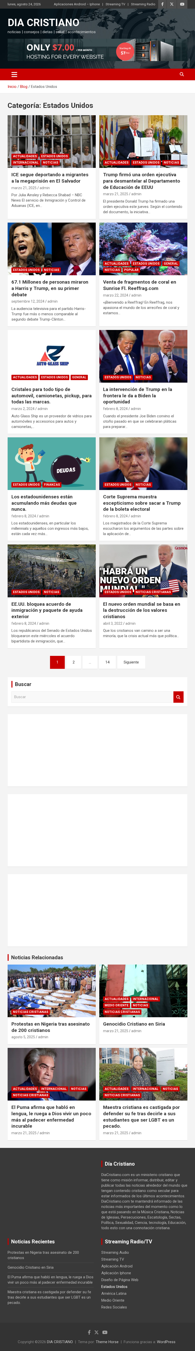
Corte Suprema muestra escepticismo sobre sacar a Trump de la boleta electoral (142, 503)
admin (45, 188)
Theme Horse (107, 1342)
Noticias (50, 162)
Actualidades (25, 156)
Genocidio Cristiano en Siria (134, 1024)
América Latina (113, 1293)
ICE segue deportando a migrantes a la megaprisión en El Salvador (49, 178)
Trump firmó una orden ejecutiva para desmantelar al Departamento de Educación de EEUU (141, 181)
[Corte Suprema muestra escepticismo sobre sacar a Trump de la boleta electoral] (143, 463)
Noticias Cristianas (153, 592)
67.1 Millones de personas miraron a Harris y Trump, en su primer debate (49, 288)
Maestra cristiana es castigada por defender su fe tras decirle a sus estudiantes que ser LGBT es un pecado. (141, 1116)
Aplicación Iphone (116, 1273)
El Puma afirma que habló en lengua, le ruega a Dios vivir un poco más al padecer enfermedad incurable (51, 1116)
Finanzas (52, 484)
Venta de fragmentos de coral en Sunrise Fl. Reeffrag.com (139, 285)
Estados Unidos (54, 156)
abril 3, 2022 (112, 623)
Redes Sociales (114, 1307)
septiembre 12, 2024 (27, 301)
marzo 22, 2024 (115, 295)
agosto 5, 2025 (23, 1037)
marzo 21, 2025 (24, 188)
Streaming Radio (143, 4)
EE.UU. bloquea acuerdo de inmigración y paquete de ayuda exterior (47, 610)
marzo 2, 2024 (23, 409)
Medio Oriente (116, 1005)
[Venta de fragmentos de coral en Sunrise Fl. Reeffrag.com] (143, 248)
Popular (131, 270)
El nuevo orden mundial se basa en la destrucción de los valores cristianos (141, 610)
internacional (26, 162)
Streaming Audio (115, 1252)
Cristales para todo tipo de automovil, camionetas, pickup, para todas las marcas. (51, 395)
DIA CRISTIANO (43, 23)
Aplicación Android (117, 1266)
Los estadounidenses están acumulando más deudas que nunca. (44, 503)
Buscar (178, 697)
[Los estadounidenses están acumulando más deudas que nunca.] (51, 463)
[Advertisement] (97, 749)
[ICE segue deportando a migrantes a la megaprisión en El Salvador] (51, 141)
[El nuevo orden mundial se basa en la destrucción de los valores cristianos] (143, 570)
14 (107, 662)
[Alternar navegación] (14, 74)
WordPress (166, 1342)
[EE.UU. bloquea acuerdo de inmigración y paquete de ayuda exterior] (51, 570)
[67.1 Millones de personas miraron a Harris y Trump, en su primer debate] (51, 248)
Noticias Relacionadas (37, 957)
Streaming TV (115, 4)
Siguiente (131, 662)
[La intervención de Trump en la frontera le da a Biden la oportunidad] (143, 356)
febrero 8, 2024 (115, 409)
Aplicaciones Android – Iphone (77, 4)
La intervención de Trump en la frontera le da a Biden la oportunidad (137, 395)
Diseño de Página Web (119, 1280)
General (171, 263)
